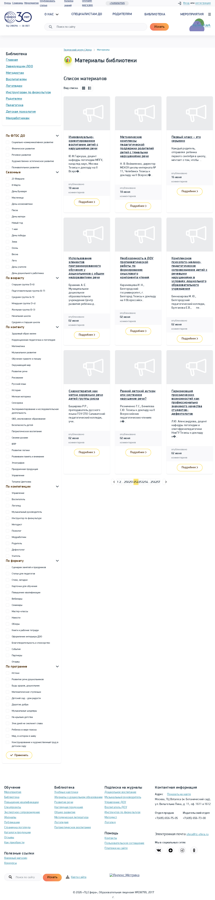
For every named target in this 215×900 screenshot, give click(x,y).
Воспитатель (18, 499)
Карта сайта (78, 877)
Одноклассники (194, 850)
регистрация (203, 3)
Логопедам (14, 86)
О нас (50, 14)
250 (126, 482)
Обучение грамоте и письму (26, 359)
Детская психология (21, 111)
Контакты (111, 838)
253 (141, 482)
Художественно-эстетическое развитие (33, 161)
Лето (14, 261)
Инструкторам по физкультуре (28, 92)
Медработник (19, 537)
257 (158, 482)
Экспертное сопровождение (22, 812)
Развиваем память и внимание (28, 456)
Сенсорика (17, 403)
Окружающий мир (21, 365)
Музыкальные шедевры (24, 711)
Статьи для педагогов (23, 574)
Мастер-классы (20, 611)
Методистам (15, 73)
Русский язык (19, 384)
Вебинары (17, 599)
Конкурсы (10, 863)
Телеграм (182, 850)
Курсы (7, 3)
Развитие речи (19, 371)
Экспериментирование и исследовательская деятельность (35, 411)
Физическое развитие (23, 148)
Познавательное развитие (25, 167)
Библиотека (154, 14)
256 (153, 482)
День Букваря (19, 191)
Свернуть (57, 135)
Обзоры (16, 624)
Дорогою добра (20, 704)
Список (90, 88)
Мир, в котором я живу (24, 736)
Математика (18, 346)
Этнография (18, 463)
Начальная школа (21, 316)
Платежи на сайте (116, 848)
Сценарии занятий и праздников (29, 567)
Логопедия (61, 822)
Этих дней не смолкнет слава (27, 723)
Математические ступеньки (26, 692)
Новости (16, 618)
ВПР (14, 444)
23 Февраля (18, 179)
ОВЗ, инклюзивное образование (29, 419)
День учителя (19, 267)
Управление (18, 475)
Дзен (170, 850)
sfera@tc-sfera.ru (197, 834)
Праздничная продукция (25, 469)
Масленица (18, 198)
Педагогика (14, 105)
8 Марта (16, 185)
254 (145, 482)
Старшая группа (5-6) (23, 284)
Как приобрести (14, 842)
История (16, 390)
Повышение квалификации (26, 592)
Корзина (201, 25)
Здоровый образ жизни (24, 334)
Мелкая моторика (21, 396)
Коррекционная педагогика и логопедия (33, 340)
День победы (19, 235)
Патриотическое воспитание (27, 431)
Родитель (17, 543)
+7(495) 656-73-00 (194, 818)
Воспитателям (16, 79)
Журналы (10, 817)
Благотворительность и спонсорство (31, 643)
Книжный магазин (15, 858)
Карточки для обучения (24, 586)
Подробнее (86, 202)
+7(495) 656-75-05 (166, 818)
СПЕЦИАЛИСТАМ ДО (86, 14)
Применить (21, 755)
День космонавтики (22, 204)
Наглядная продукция (68, 807)
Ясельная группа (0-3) (23, 310)
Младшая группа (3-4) (23, 303)
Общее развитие (64, 812)
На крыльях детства (22, 717)
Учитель (16, 556)
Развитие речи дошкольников (28, 679)
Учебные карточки (66, 792)
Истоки (15, 673)
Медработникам (18, 118)
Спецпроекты (12, 807)
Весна (15, 254)
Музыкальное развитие (24, 352)
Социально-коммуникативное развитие (32, 142)
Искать (159, 27)
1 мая (15, 229)
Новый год (17, 223)
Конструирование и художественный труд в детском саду (35, 744)
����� (112, 482)
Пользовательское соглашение (124, 843)
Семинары (17, 3)
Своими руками (20, 438)
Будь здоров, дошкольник (26, 686)
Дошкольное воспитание (120, 792)
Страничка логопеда (17, 827)
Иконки (83, 88)
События (16, 649)
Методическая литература (71, 817)
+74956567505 (117, 3)
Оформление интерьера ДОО (27, 636)
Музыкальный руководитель (27, 512)
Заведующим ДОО (19, 66)
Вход (186, 3)
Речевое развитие (21, 155)
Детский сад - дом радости (26, 698)
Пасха (15, 210)
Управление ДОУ (115, 802)
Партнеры (17, 655)
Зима (14, 242)
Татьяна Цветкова (21, 482)
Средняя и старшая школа (26, 322)
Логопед (16, 506)
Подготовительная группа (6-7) (28, 291)
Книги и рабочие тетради (25, 630)
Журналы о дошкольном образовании (78, 797)
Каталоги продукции (17, 832)
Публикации (12, 822)
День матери (18, 216)
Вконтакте (159, 850)
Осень (15, 248)
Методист (17, 524)
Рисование (17, 378)
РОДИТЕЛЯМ (122, 14)
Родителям (14, 98)
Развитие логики (21, 450)
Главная (12, 60)
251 (131, 482)
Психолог (16, 531)
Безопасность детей (22, 425)
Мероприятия (31, 3)
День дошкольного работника (28, 273)
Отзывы (16, 662)
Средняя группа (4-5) (23, 297)
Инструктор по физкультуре (27, 518)
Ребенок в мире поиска (24, 730)
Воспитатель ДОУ (116, 807)
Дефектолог (18, 550)
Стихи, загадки (20, 580)
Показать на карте (179, 794)
